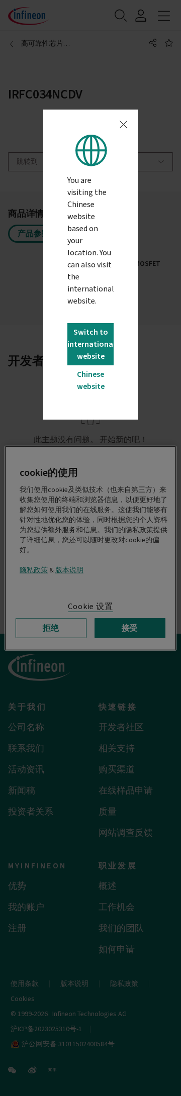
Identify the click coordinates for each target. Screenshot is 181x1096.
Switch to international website (90, 344)
